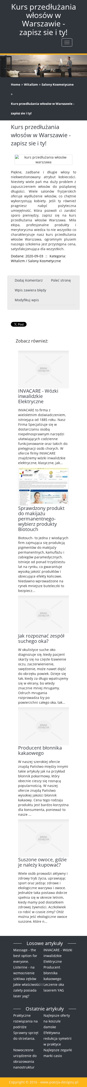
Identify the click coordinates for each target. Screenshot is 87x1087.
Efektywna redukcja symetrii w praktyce (58, 1038)
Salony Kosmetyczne (58, 84)
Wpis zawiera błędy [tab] (30, 290)
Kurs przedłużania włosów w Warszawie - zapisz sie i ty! (42, 108)
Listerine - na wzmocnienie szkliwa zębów (24, 973)
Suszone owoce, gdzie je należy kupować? (42, 862)
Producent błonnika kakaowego (40, 750)
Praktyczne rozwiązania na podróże (25, 1021)
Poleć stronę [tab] (61, 280)
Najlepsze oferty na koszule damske (57, 1021)
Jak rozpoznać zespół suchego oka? (41, 638)
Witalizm (31, 84)
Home (15, 84)
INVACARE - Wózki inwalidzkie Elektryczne (38, 396)
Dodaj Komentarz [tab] (29, 280)
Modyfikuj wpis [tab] (27, 300)
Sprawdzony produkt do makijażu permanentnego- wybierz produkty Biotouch (41, 518)
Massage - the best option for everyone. (25, 956)
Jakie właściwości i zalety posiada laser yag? (28, 990)
